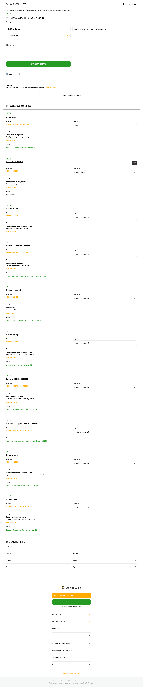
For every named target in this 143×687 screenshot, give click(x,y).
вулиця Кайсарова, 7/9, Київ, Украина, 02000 (22, 148)
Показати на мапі (52, 87)
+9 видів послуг (11, 269)
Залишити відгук (38, 64)
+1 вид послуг (11, 313)
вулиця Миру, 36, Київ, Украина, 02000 (20, 365)
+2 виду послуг (11, 522)
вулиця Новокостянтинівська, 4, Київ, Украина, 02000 (25, 320)
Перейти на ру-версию (71, 673)
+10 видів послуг (12, 140)
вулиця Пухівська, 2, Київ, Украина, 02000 (21, 409)
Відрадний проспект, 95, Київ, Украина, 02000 (22, 530)
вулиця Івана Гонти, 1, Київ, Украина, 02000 (22, 485)
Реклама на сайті (60, 602)
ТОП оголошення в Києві (72, 95)
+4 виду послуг (11, 232)
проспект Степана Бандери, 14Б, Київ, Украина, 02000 (26, 276)
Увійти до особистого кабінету (65, 595)
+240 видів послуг (12, 187)
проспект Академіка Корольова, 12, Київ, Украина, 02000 (27, 441)
